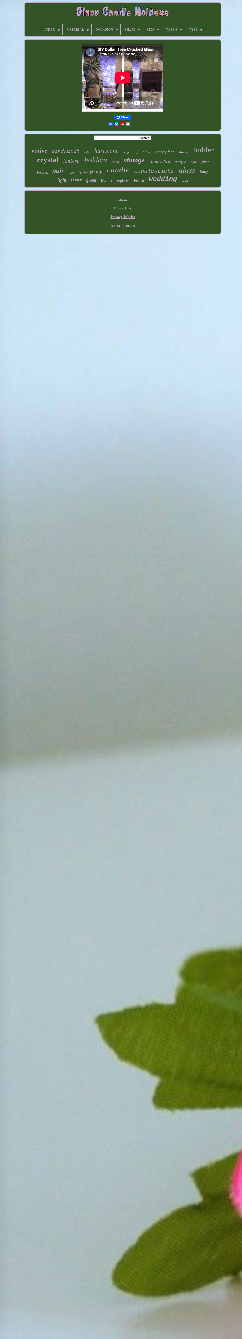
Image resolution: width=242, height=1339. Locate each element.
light (61, 180)
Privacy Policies (123, 216)
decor (184, 152)
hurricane (106, 150)
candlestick (65, 151)
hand (115, 162)
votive (39, 150)
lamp (204, 172)
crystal (47, 160)
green (91, 180)
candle (118, 169)
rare (136, 153)
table (146, 152)
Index (122, 199)
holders (95, 159)
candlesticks (154, 171)
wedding (163, 179)
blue (194, 162)
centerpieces (120, 181)
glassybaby (90, 171)
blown (139, 180)
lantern (71, 161)
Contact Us (122, 207)
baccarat (42, 172)
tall (103, 180)
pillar (205, 162)
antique (180, 162)
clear (76, 180)
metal (185, 181)
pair (58, 170)
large (126, 152)
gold (71, 173)
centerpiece (164, 152)
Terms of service (123, 225)
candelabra (159, 161)
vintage (134, 160)
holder (203, 150)
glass (187, 169)
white (87, 152)
